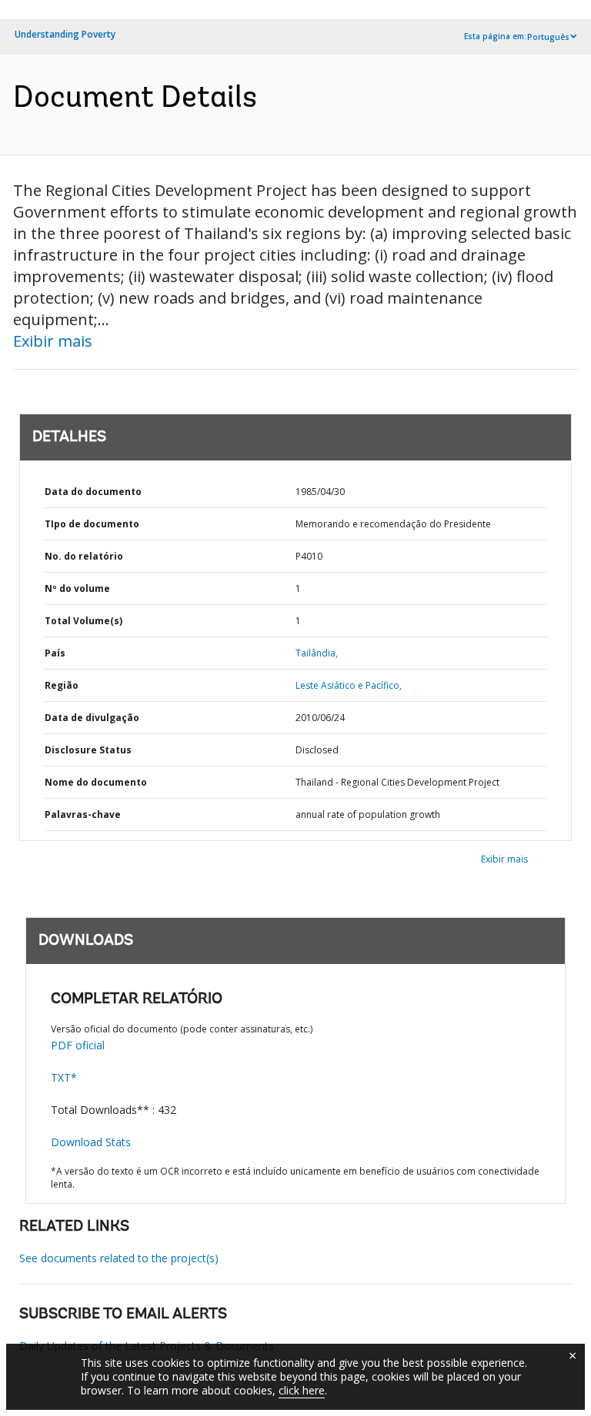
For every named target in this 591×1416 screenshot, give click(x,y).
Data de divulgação (92, 717)
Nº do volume (77, 588)
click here (302, 1390)
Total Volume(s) (83, 620)
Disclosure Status (88, 749)
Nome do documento (96, 782)
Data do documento (93, 491)
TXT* (64, 1077)
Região (61, 685)
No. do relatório (84, 556)
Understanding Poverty (65, 34)
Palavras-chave (83, 814)
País (55, 653)
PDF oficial (78, 1045)
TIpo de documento (92, 523)
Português (548, 37)
